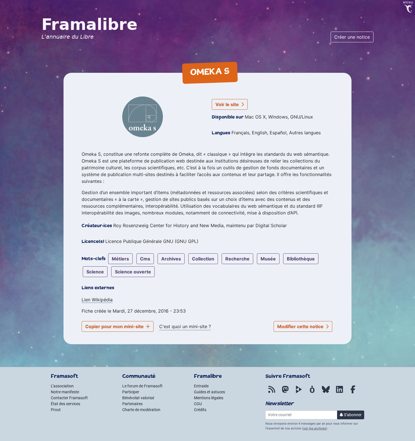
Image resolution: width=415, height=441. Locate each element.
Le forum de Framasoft (142, 386)
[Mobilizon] (312, 392)
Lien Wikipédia (97, 299)
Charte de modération (141, 409)
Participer (130, 392)
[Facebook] (353, 392)
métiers (120, 259)
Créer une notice (352, 37)
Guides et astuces (209, 392)
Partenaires (132, 403)
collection (203, 259)
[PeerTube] (298, 392)
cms (145, 259)
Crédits (200, 409)
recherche (237, 259)
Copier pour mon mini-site (115, 326)
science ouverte (133, 272)
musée (268, 259)
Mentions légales (208, 398)
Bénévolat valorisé (138, 398)
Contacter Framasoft (69, 398)
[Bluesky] (326, 392)
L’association (62, 386)
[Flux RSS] (271, 392)
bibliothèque (301, 259)
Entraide (201, 386)
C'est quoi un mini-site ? (185, 326)
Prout (56, 409)
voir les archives (314, 428)
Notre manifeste (65, 392)
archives (171, 259)
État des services (65, 403)
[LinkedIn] (339, 392)
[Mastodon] (285, 392)
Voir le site (227, 104)
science (95, 272)
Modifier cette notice (301, 326)
